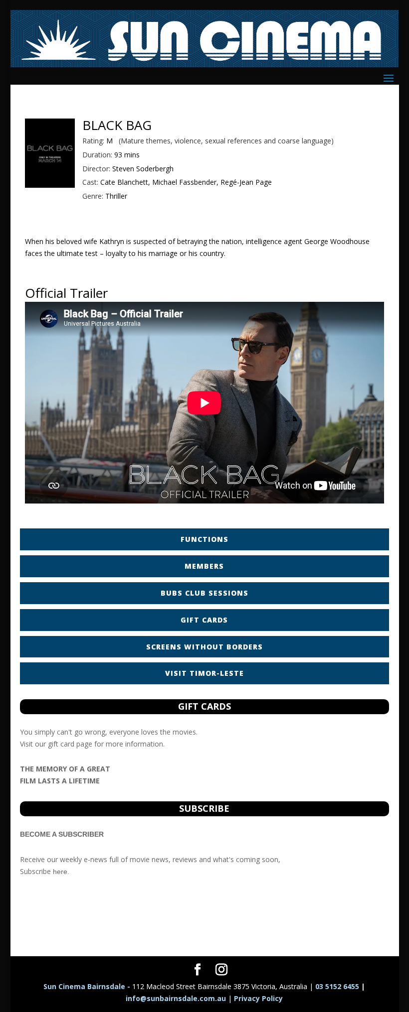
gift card (61, 744)
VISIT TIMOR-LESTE (204, 673)
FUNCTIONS (204, 539)
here (60, 872)
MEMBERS (204, 566)
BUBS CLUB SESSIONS (204, 593)
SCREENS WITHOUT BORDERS (204, 646)
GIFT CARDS (204, 620)
